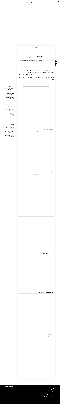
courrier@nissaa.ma (43, 397)
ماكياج (36, 47)
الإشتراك (53, 391)
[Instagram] (12, 386)
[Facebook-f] (10, 386)
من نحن (48, 391)
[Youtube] (7, 386)
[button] (56, 61)
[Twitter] (8, 386)
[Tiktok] (5, 386)
